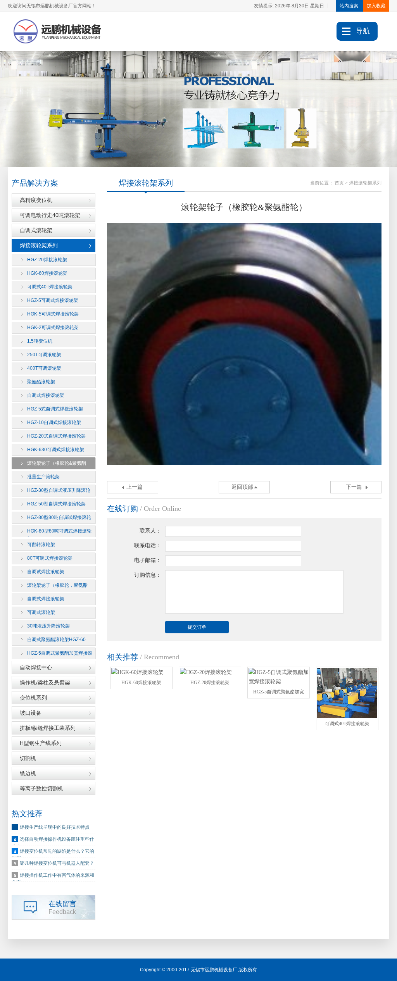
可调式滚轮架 (41, 612)
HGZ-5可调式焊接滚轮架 (52, 300)
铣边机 (28, 773)
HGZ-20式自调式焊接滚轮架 (56, 436)
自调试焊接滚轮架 (45, 571)
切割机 (28, 758)
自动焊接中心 (36, 667)
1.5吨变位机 (39, 341)
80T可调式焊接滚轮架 (49, 558)
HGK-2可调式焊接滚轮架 (53, 327)
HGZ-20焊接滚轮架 (47, 259)
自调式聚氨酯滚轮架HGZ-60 (56, 639)
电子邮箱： (147, 560)
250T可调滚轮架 (44, 354)
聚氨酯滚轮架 (41, 381)
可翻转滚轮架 (41, 544)
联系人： (150, 531)
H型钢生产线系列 (41, 743)
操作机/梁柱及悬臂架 (45, 682)
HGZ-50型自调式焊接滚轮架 (56, 504)
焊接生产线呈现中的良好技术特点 (55, 827)
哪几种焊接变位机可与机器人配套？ (57, 863)
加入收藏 (376, 6)
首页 (339, 183)
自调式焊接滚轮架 (45, 395)
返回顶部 (242, 487)
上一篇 (134, 487)
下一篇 (354, 487)
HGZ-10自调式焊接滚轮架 (54, 422)
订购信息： (147, 575)
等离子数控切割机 (41, 788)
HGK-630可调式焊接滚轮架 (55, 449)
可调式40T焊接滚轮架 (49, 287)
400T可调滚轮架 (44, 368)
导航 (363, 31)
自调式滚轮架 (36, 230)
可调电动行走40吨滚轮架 (50, 215)
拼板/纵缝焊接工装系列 (48, 728)
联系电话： (147, 545)
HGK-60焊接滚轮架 (47, 273)
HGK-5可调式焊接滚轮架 (53, 314)
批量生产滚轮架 (43, 476)
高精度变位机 (36, 200)
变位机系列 (33, 698)
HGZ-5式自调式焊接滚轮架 (55, 409)
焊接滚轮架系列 (39, 245)
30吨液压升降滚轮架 (48, 626)
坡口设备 (30, 713)
